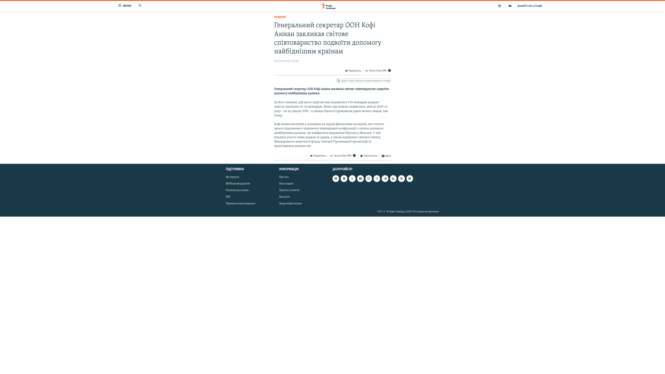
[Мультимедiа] (510, 5)
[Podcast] (401, 178)
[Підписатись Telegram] (385, 178)
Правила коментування (240, 203)
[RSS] (393, 178)
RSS (228, 196)
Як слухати (232, 177)
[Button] (353, 71)
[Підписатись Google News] (344, 178)
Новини (280, 17)
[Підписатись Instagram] (368, 178)
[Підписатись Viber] (377, 178)
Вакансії (284, 196)
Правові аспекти (289, 190)
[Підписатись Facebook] (335, 178)
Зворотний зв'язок (290, 203)
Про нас (284, 177)
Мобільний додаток (238, 183)
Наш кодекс (286, 183)
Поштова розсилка (237, 190)
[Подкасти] (499, 5)
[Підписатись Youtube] (360, 178)
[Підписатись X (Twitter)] (352, 178)
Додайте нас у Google (530, 6)
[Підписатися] (409, 178)
